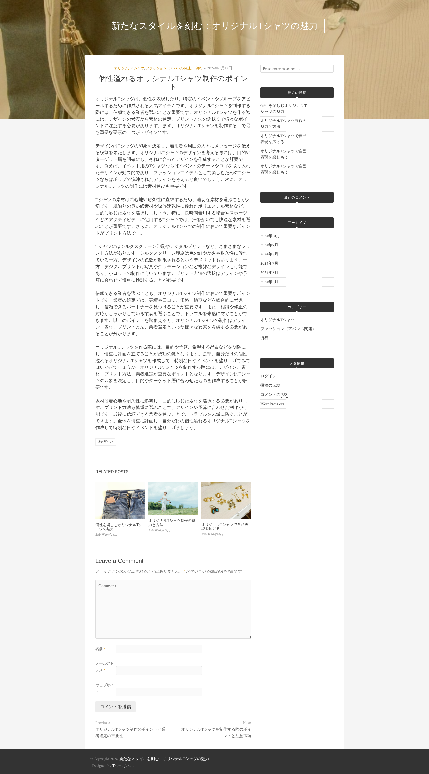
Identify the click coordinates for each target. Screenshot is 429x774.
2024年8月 (269, 254)
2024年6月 (269, 272)
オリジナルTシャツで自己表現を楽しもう (283, 154)
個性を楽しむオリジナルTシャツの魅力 (118, 527)
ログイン (268, 376)
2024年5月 (269, 282)
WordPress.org (272, 404)
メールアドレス (104, 667)
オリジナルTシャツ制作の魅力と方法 (171, 522)
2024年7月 (269, 263)
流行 (199, 68)
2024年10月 (270, 236)
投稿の (270, 385)
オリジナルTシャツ (129, 68)
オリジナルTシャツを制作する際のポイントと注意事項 (216, 733)
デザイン (105, 441)
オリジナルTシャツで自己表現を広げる (224, 526)
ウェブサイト (104, 688)
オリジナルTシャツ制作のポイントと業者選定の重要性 (130, 733)
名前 (100, 649)
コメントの (274, 394)
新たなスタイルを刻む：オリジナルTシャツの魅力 (164, 759)
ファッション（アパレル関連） (170, 68)
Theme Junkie (123, 765)
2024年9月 (269, 245)
